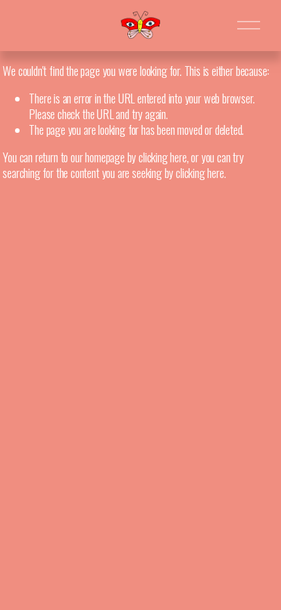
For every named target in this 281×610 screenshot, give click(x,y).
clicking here (163, 157)
